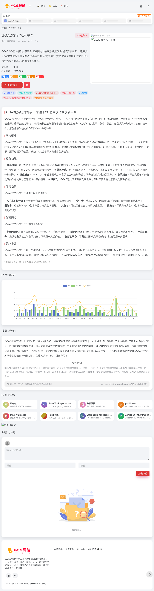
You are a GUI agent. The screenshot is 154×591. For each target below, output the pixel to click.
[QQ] (8, 575)
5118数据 (108, 341)
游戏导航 (80, 549)
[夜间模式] (149, 574)
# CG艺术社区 (68, 92)
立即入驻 (146, 16)
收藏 (83, 35)
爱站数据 (122, 341)
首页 (5, 28)
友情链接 (58, 549)
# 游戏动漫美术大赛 (43, 97)
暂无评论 (10, 432)
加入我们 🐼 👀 (95, 549)
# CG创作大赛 (25, 92)
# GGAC (83, 92)
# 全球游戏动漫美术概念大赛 (17, 97)
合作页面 (69, 549)
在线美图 (12, 28)
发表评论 (143, 473)
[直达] (36, 404)
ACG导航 (25, 583)
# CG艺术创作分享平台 (47, 92)
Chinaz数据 (137, 341)
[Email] (15, 575)
